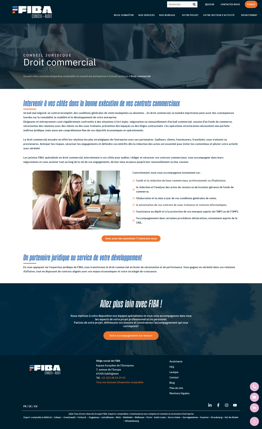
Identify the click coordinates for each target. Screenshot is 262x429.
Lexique (174, 372)
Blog (172, 382)
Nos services (41, 76)
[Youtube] (235, 405)
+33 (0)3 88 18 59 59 (113, 377)
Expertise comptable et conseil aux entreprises (79, 76)
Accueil (27, 76)
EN (212, 4)
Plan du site (176, 388)
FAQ (172, 366)
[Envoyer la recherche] (194, 4)
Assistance (176, 361)
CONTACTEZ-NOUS (230, 4)
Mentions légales (180, 393)
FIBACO (251, 4)
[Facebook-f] (218, 405)
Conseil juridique (118, 76)
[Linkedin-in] (210, 405)
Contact (174, 377)
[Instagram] (226, 405)
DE (209, 4)
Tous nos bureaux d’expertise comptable (119, 382)
